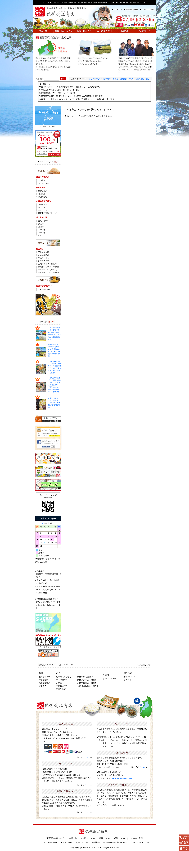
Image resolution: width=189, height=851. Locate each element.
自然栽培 (124, 79)
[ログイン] (118, 9)
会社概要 (96, 842)
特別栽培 (41, 194)
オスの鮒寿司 (43, 255)
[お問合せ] (125, 32)
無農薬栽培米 (44, 676)
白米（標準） (43, 221)
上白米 (41, 227)
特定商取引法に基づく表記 (115, 842)
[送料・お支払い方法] (64, 32)
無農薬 (115, 79)
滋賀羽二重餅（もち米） (48, 213)
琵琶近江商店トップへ (56, 838)
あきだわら (42, 210)
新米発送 (140, 79)
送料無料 (107, 79)
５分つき (41, 232)
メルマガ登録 (66, 842)
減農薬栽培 (42, 197)
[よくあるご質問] (104, 32)
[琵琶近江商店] (94, 27)
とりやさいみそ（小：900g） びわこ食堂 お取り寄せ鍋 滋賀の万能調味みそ (54, 402)
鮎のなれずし (43, 258)
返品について (120, 838)
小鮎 (147, 79)
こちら (87, 757)
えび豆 (59, 683)
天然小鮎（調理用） (86, 676)
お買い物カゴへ (82, 842)
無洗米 (41, 224)
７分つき (41, 230)
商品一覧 (73, 838)
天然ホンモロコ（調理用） (49, 267)
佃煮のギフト (129, 680)
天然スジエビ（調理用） (87, 680)
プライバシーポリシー (139, 842)
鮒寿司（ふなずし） (64, 676)
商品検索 (39, 79)
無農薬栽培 (42, 191)
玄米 (40, 235)
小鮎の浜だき (62, 686)
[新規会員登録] (132, 9)
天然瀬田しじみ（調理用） (49, 272)
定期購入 (42, 686)
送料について (105, 838)
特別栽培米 (43, 680)
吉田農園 (41, 180)
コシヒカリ (42, 204)
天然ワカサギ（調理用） (48, 264)
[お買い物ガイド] (84, 32)
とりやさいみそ (95, 79)
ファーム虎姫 (43, 183)
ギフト (132, 79)
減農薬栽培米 (44, 683)
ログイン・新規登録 (48, 842)
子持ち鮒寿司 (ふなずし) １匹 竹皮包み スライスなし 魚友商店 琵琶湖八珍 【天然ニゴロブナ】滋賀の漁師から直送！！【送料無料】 (54, 385)
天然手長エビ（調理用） (48, 269)
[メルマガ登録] (148, 9)
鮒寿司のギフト (44, 261)
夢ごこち (41, 207)
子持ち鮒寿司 (43, 252)
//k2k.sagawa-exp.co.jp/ (122, 778)
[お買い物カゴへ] (145, 32)
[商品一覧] (43, 32)
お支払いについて (88, 838)
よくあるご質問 (136, 838)
